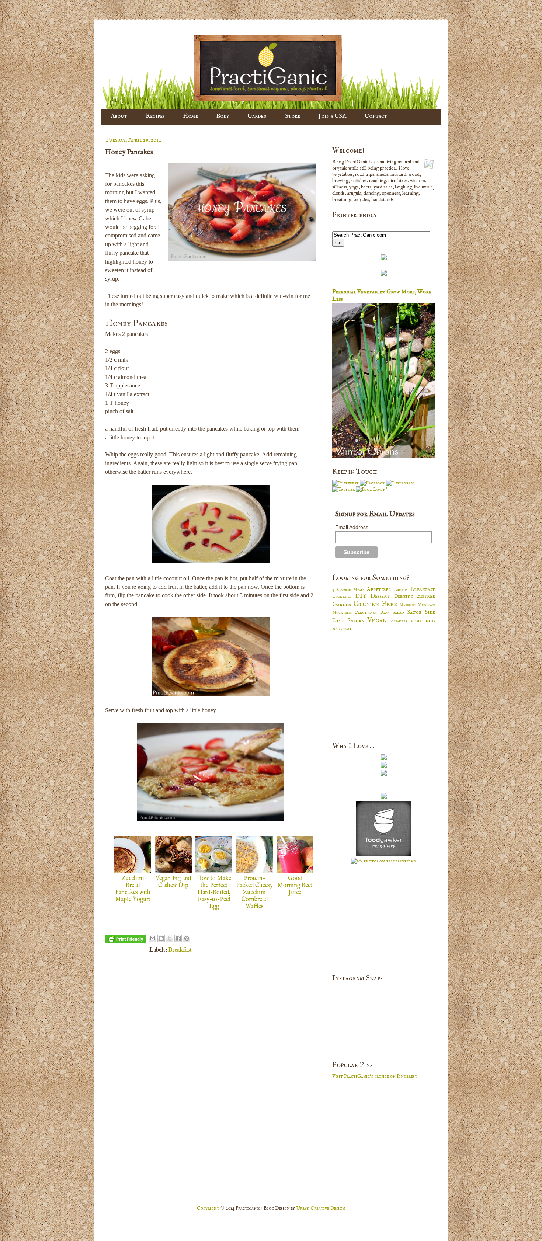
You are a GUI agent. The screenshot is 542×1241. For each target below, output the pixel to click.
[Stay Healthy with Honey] (384, 774)
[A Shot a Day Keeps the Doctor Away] (384, 759)
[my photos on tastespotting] (383, 861)
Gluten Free (376, 604)
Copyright (208, 1208)
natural (342, 628)
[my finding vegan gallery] (384, 798)
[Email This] (152, 938)
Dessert (382, 596)
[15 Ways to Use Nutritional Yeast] (384, 767)
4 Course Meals (349, 589)
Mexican (426, 605)
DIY (363, 596)
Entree (426, 596)
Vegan (379, 620)
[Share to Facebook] (178, 938)
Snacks (357, 621)
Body (222, 116)
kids (430, 621)
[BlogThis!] (161, 938)
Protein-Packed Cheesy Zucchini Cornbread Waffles (254, 893)
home (418, 621)
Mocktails (343, 612)
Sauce (416, 612)
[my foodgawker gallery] (383, 855)
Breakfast (180, 950)
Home (190, 116)
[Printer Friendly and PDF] (125, 941)
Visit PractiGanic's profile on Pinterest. (375, 1076)
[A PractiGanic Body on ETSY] (384, 259)
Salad (399, 612)
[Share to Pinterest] (186, 938)
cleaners (401, 621)
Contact (376, 116)
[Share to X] (169, 938)
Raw (386, 612)
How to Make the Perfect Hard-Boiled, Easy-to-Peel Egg (214, 893)
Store (292, 116)
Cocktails (343, 596)
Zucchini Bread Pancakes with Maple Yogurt (132, 889)
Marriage (408, 605)
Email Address (351, 527)
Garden (257, 116)
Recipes (155, 116)
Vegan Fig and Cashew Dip (173, 882)
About (119, 116)
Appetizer (380, 589)
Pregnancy (368, 612)
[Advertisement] (387, 686)
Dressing (405, 596)
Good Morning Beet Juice (295, 885)
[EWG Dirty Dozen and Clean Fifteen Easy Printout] (384, 274)
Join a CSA (332, 116)
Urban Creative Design (320, 1208)
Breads (402, 590)
